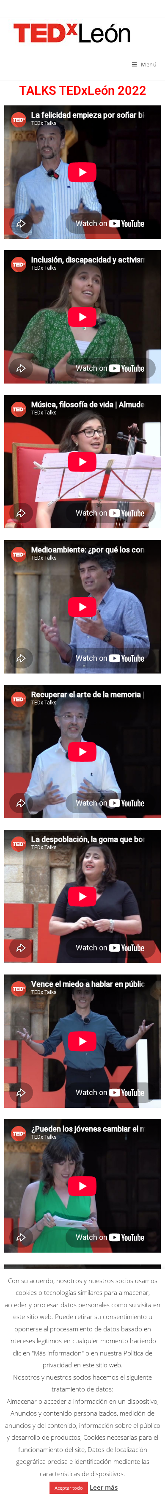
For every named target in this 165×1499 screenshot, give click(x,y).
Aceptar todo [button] (69, 1488)
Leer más (104, 1487)
